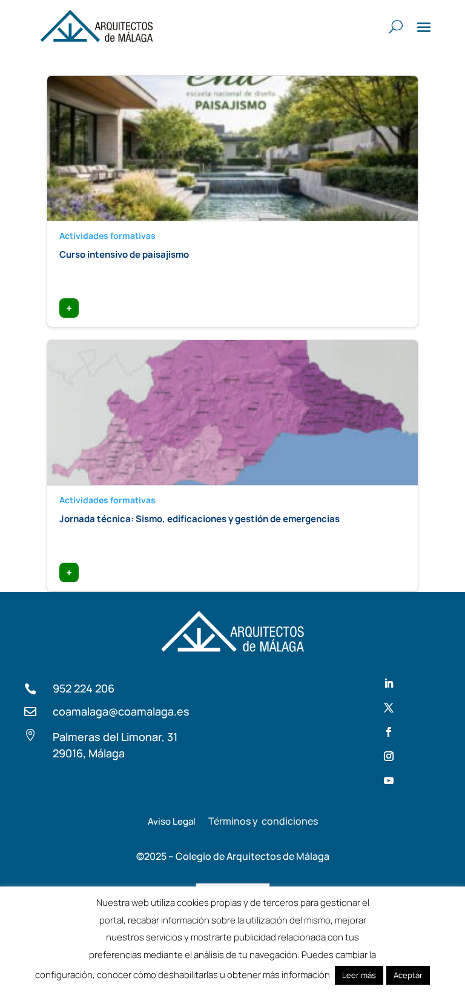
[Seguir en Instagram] (388, 756)
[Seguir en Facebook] (388, 732)
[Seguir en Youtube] (388, 780)
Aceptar (408, 975)
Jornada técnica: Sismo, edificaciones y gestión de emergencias (199, 518)
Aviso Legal (172, 821)
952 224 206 (83, 688)
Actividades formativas (107, 235)
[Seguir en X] (388, 707)
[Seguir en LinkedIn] (388, 683)
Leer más (359, 975)
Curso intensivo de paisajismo (124, 254)
